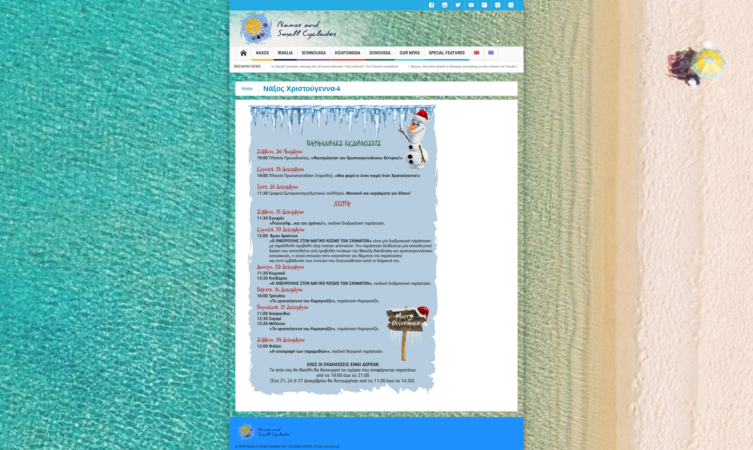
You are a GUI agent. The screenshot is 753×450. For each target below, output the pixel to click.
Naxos (262, 53)
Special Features (447, 53)
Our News (410, 53)
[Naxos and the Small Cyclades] (288, 28)
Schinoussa (314, 53)
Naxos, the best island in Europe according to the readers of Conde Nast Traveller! (404, 66)
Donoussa (380, 53)
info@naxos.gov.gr (326, 446)
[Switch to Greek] (491, 54)
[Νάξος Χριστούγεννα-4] (342, 250)
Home (247, 89)
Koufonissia (347, 53)
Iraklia (285, 53)
